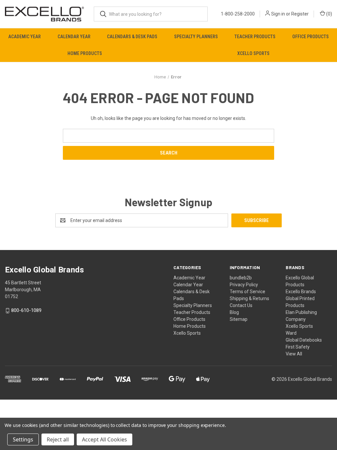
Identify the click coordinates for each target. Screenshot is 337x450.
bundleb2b (241, 277)
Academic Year (24, 36)
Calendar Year (74, 36)
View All (294, 353)
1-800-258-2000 (238, 13)
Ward (291, 333)
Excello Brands (301, 291)
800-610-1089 (26, 311)
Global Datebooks (304, 340)
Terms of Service (247, 291)
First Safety (298, 347)
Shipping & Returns (249, 298)
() (328, 13)
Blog (234, 312)
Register (300, 13)
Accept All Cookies (104, 439)
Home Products (84, 53)
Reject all (58, 439)
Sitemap (238, 319)
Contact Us (241, 305)
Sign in (278, 13)
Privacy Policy (244, 284)
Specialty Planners (196, 36)
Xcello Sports (187, 333)
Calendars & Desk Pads (132, 36)
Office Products (189, 319)
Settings (23, 439)
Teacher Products (254, 36)
